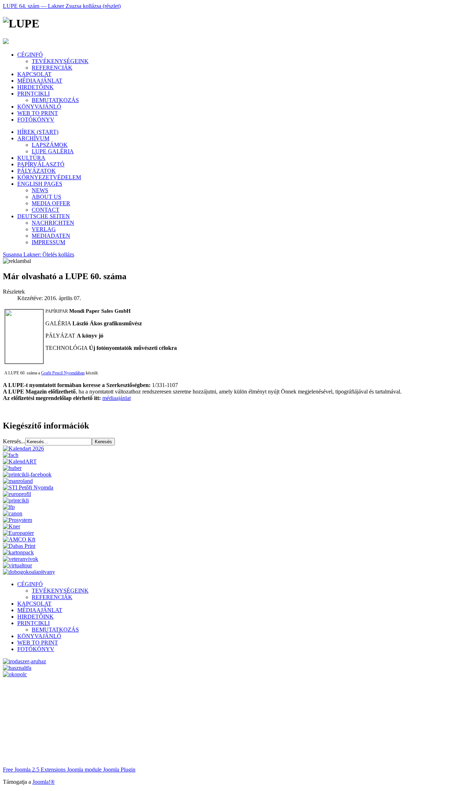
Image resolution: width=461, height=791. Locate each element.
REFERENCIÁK (52, 68)
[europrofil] (17, 494)
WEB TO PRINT (37, 113)
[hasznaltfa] (17, 668)
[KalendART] (20, 461)
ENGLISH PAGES (39, 184)
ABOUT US (46, 197)
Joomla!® (43, 782)
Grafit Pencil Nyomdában (63, 372)
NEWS (40, 190)
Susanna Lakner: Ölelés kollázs (38, 254)
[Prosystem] (17, 520)
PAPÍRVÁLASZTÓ (40, 164)
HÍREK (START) (37, 132)
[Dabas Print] (19, 546)
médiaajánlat (116, 398)
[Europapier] (18, 533)
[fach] (10, 455)
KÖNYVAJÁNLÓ (39, 107)
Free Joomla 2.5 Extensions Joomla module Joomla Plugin (69, 769)
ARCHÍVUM (33, 138)
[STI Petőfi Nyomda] (28, 487)
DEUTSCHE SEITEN (43, 216)
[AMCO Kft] (19, 539)
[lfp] (9, 507)
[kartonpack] (18, 552)
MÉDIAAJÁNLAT (39, 81)
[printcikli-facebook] (27, 474)
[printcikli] (16, 500)
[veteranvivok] (20, 559)
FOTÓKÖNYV (35, 120)
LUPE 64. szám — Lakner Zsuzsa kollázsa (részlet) (62, 6)
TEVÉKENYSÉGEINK (60, 61)
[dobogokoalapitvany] (29, 572)
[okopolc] (15, 674)
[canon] (12, 513)
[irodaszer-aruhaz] (24, 661)
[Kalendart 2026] (23, 448)
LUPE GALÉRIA (53, 151)
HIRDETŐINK (35, 87)
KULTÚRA (31, 158)
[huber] (12, 468)
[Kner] (11, 526)
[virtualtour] (17, 565)
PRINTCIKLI (33, 94)
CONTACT (45, 210)
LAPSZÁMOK (50, 145)
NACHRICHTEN (53, 223)
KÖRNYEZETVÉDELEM (49, 177)
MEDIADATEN (51, 236)
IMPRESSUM (48, 242)
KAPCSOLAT (34, 74)
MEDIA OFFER (51, 203)
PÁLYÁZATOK (36, 171)
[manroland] (18, 481)
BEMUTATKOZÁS (55, 100)
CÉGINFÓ (30, 55)
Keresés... (14, 441)
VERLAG (44, 229)
